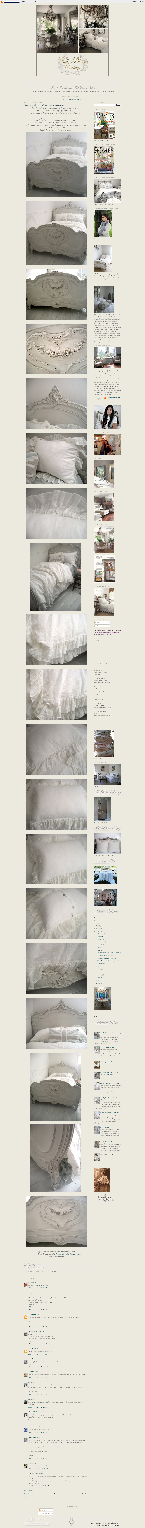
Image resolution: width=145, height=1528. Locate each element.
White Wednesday (104, 1127)
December (101, 934)
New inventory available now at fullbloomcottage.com (108, 1074)
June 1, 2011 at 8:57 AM (37, 1288)
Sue (29, 1382)
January (100, 977)
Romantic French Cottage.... (107, 1047)
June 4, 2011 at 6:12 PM (37, 1422)
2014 (97, 923)
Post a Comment (28, 1491)
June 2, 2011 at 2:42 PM (37, 1407)
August (100, 945)
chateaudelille (32, 1427)
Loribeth (30, 1463)
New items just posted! (105, 1062)
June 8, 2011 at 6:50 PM (37, 1458)
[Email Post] (54, 1271)
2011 (97, 931)
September (101, 942)
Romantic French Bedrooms (107, 1142)
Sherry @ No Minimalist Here (37, 1412)
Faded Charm (32, 1314)
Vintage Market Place (34, 1331)
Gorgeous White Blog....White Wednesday (109, 953)
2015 (97, 920)
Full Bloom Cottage (113, 397)
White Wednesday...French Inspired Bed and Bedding (44, 105)
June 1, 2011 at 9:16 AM (37, 1326)
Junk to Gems (32, 1348)
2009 (97, 984)
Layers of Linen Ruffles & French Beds (110, 1083)
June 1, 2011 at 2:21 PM (37, 1377)
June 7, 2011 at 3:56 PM (37, 1432)
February (100, 975)
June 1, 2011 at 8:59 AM (37, 1309)
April (99, 969)
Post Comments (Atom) (38, 1498)
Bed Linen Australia (34, 1474)
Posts (98, 622)
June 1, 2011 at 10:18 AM (38, 1354)
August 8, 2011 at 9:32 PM (38, 1486)
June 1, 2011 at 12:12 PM (38, 1367)
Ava (29, 1399)
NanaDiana (31, 1372)
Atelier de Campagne (34, 1437)
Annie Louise (32, 1359)
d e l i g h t (31, 1282)
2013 (97, 926)
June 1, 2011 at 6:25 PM (37, 1394)
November (101, 936)
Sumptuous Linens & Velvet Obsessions (108, 958)
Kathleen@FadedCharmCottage (68, 1254)
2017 (97, 917)
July (99, 947)
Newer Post (27, 1494)
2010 (97, 981)
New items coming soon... (106, 1154)
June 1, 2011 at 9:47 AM (37, 1344)
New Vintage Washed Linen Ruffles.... (109, 1112)
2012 (97, 928)
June (99, 950)
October (100, 939)
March (100, 972)
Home (55, 1494)
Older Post (84, 1494)
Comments (99, 626)
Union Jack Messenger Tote (105, 955)
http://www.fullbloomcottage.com (72, 99)
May (99, 966)
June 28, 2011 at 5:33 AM (38, 1469)
